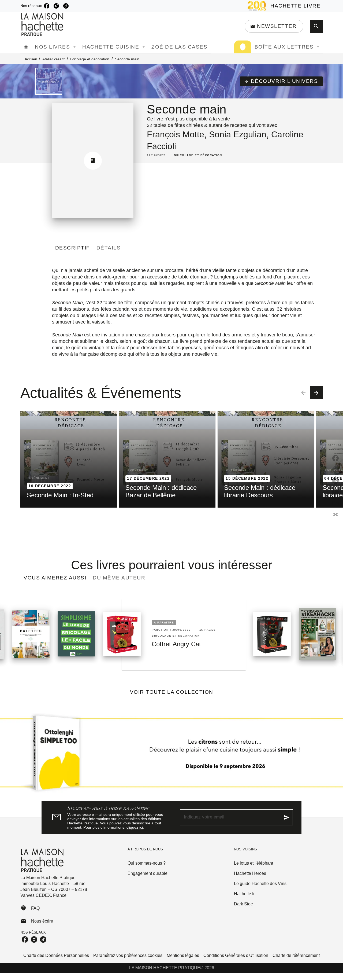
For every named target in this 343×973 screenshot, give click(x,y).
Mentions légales (183, 955)
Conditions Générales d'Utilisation (235, 955)
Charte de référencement (296, 955)
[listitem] (46, 6)
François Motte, (178, 134)
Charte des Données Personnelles (56, 955)
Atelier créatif (53, 59)
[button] (274, 26)
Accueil (31, 59)
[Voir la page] (171, 754)
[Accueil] (42, 24)
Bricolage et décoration (89, 59)
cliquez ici (134, 827)
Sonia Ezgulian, (240, 134)
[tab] (26, 47)
